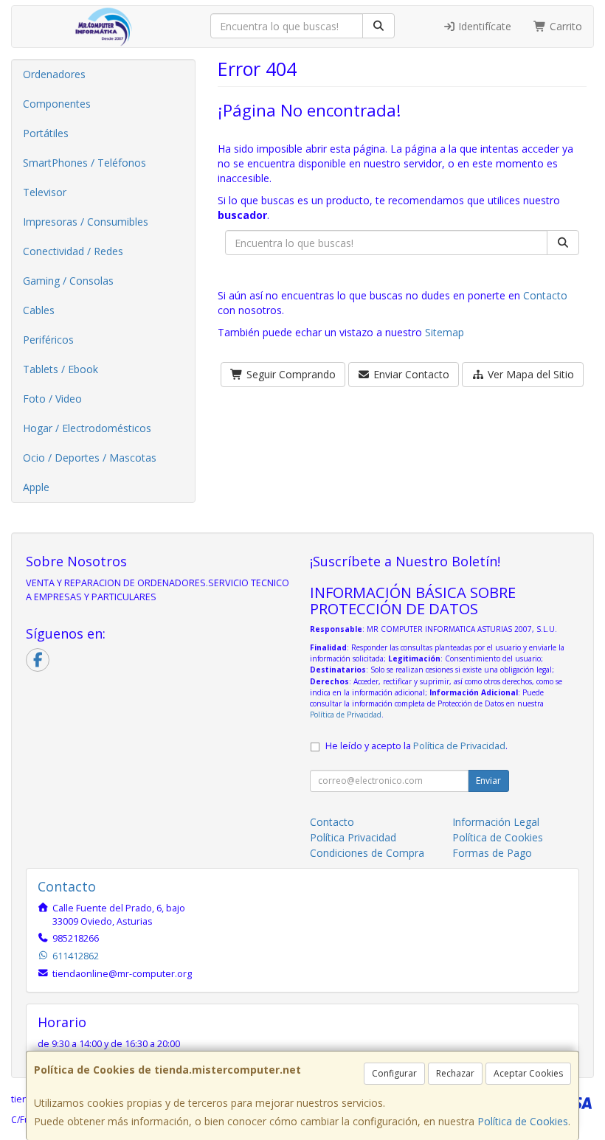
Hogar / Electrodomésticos (87, 428)
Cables (39, 310)
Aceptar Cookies (528, 1073)
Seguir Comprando (289, 374)
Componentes (57, 104)
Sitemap (444, 332)
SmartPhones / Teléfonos (84, 163)
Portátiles (46, 133)
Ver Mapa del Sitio (529, 374)
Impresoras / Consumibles (85, 222)
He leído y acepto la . (416, 746)
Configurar (394, 1073)
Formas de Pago (492, 853)
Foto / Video (52, 399)
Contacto (545, 295)
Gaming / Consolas (68, 281)
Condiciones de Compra (367, 853)
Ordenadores (54, 74)
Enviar (488, 780)
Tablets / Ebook (60, 369)
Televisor (44, 192)
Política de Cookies (522, 1121)
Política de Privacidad (345, 714)
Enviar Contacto (409, 374)
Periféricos (48, 340)
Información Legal (495, 822)
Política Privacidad (353, 837)
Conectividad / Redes (73, 251)
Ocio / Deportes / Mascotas (89, 458)
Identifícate (483, 26)
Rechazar (455, 1073)
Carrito (564, 26)
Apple (36, 487)
